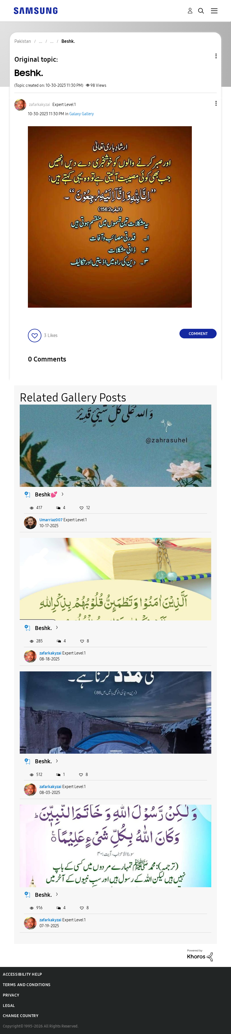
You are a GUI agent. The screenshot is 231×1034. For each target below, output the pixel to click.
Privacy (11, 995)
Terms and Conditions (27, 984)
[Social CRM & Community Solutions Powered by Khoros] (200, 955)
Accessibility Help (22, 974)
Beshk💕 (46, 494)
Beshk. (43, 628)
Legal (9, 1005)
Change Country (20, 1015)
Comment (198, 333)
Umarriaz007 (51, 520)
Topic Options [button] (206, 56)
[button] (207, 103)
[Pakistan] (35, 10)
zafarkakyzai (50, 653)
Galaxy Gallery (81, 114)
